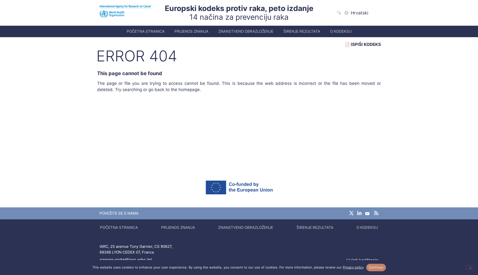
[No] (470, 267)
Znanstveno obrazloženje (245, 31)
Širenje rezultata (301, 31)
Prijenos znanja (191, 31)
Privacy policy (353, 267)
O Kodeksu (341, 31)
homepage (189, 89)
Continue (376, 267)
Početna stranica (146, 31)
